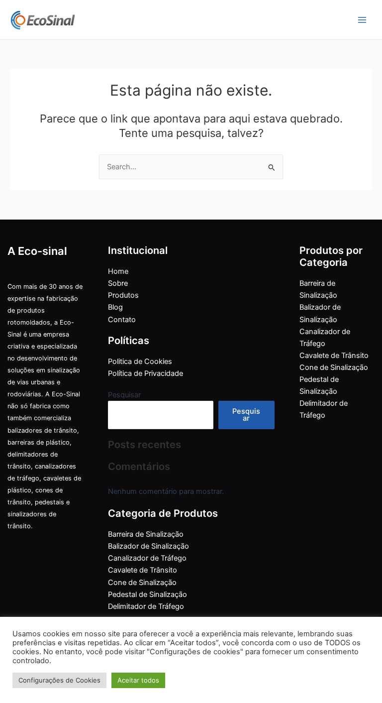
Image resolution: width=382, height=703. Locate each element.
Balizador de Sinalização (148, 546)
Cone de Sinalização (142, 582)
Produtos (123, 295)
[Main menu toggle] (362, 19)
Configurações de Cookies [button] (59, 680)
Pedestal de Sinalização (147, 594)
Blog (115, 307)
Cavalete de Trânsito (142, 570)
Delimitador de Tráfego (146, 606)
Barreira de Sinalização (146, 534)
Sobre (118, 283)
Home (118, 271)
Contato (122, 319)
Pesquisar (124, 394)
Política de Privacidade (145, 373)
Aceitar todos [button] (138, 680)
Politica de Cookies (140, 361)
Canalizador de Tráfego (147, 558)
